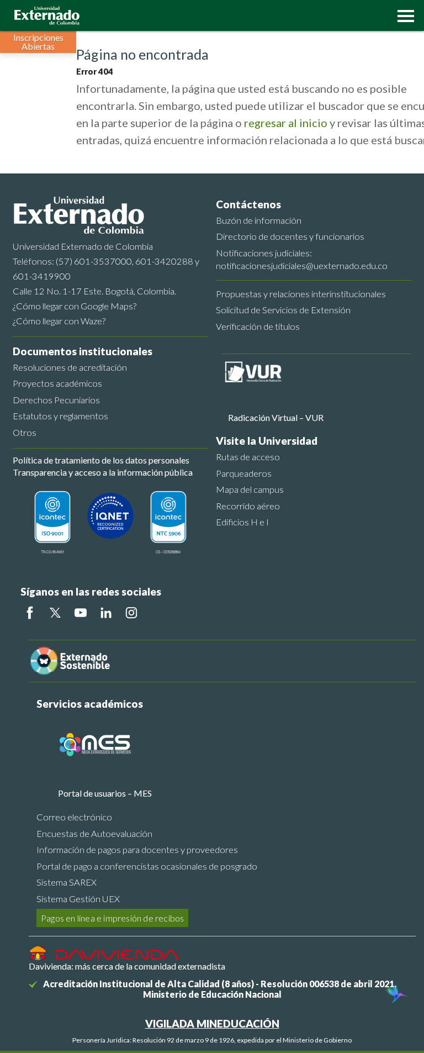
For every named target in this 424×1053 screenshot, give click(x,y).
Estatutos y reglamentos (60, 415)
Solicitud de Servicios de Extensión (283, 309)
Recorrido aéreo (248, 506)
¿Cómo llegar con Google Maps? (74, 306)
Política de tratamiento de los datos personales (101, 460)
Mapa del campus (250, 489)
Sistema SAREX (66, 882)
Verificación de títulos (258, 326)
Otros (24, 432)
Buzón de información (258, 220)
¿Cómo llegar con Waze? (59, 320)
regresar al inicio (285, 122)
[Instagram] (131, 612)
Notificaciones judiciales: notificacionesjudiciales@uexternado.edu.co (302, 259)
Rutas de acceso (248, 456)
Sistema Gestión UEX (78, 898)
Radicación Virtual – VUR (276, 417)
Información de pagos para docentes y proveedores (137, 849)
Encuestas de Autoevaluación (94, 833)
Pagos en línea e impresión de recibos (112, 918)
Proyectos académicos (57, 383)
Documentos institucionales (82, 351)
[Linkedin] (106, 612)
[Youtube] (80, 612)
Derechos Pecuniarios (56, 399)
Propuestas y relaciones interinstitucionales (301, 293)
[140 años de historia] (395, 995)
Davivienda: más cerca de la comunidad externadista (127, 966)
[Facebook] (29, 612)
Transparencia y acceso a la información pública (103, 472)
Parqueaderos (244, 473)
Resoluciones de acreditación (70, 367)
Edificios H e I (242, 522)
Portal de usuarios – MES (105, 793)
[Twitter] (55, 612)
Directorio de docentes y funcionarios (290, 236)
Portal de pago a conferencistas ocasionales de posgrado (146, 866)
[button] (403, 15)
